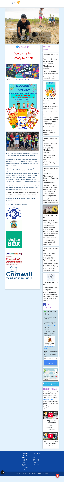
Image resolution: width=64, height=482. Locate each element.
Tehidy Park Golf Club (50, 326)
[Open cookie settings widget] (3, 472)
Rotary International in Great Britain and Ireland (36, 473)
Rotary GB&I (36, 461)
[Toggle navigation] (61, 4)
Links (25, 464)
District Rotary (36, 462)
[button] (9, 26)
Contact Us (26, 466)
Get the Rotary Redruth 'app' (51, 383)
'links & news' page (48, 399)
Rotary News (36, 464)
